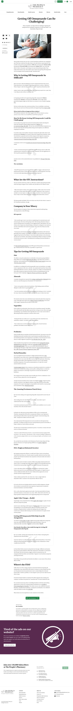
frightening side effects (31, 259)
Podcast (20, 697)
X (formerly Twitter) (60, 694)
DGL (46, 355)
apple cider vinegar (38, 500)
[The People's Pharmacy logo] (36, 6)
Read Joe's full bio (26, 615)
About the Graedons (41, 692)
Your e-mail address (40, 666)
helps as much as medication (37, 300)
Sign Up (65, 667)
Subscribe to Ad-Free (9, 645)
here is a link (47, 107)
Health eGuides (57, 12)
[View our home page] (2, 1)
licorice (37, 357)
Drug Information (10, 12)
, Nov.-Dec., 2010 (38, 339)
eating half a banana (44, 342)
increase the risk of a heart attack (37, 261)
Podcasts (48, 12)
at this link (30, 589)
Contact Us (39, 694)
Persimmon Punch (29, 385)
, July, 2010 (25, 139)
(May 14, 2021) (25, 520)
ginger (40, 380)
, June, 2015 (29, 349)
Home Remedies (21, 12)
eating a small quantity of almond (40, 279)
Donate (20, 702)
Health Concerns (31, 12)
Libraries (41, 12)
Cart (66, 1)
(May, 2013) (38, 142)
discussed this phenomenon (22, 245)
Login (71, 1)
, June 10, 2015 (19, 263)
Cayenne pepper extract (19, 367)
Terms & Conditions (41, 697)
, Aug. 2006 (37, 272)
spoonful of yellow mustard (39, 344)
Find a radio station (23, 699)
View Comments (33, 598)
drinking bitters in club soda (20, 344)
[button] (6, 38)
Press (38, 702)
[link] (3, 35)
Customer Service (40, 699)
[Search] (56, 1)
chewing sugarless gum (19, 346)
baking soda (36, 506)
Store (65, 12)
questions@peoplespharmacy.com (62, 692)
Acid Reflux (5, 48)
